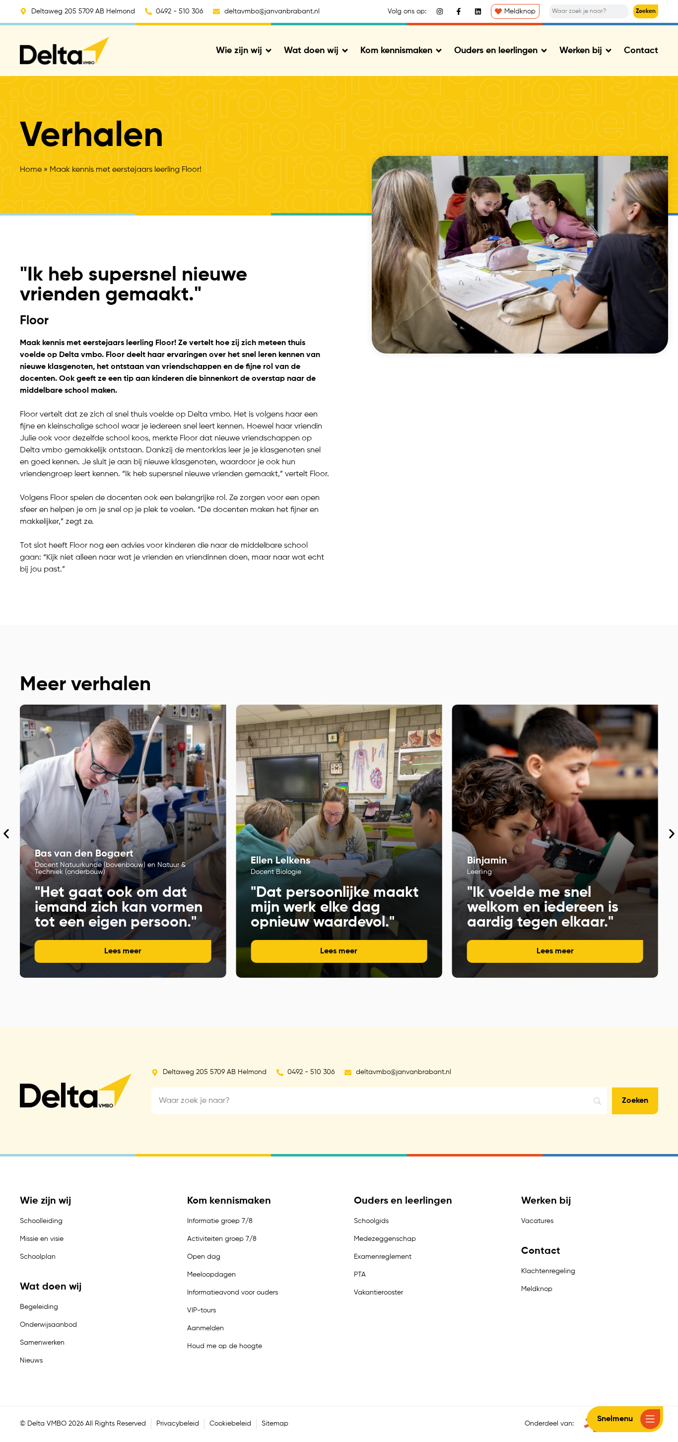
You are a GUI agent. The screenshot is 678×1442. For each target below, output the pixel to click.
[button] (6, 834)
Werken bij (580, 50)
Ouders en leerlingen (496, 50)
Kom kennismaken (396, 50)
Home (31, 170)
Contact (641, 50)
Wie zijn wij (239, 50)
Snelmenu (615, 1419)
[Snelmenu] (650, 1419)
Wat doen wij (311, 50)
